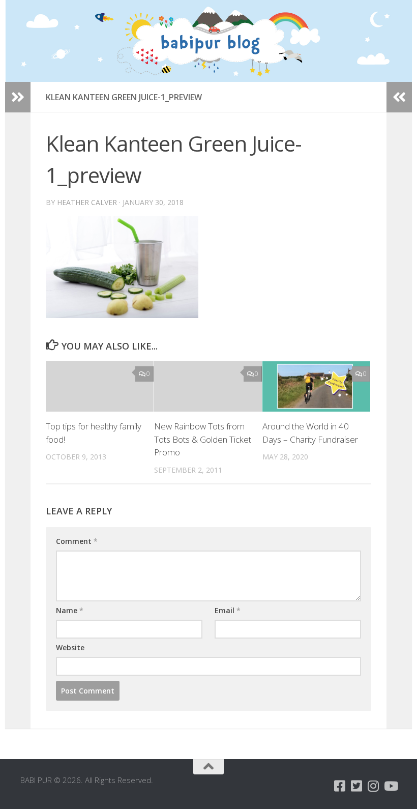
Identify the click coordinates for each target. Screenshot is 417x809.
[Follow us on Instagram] (373, 785)
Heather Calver (87, 202)
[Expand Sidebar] (18, 97)
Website (70, 647)
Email (228, 610)
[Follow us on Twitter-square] (356, 785)
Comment (77, 541)
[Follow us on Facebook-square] (340, 785)
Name (69, 610)
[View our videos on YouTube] (390, 785)
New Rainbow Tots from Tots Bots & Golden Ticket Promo (202, 439)
